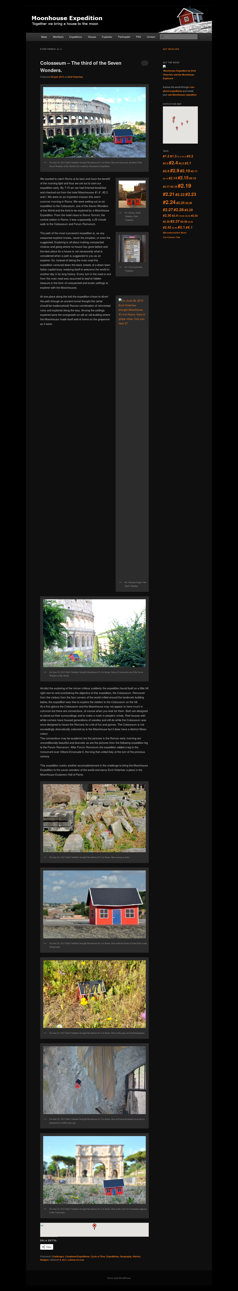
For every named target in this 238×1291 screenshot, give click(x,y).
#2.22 (180, 194)
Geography (126, 1256)
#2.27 (168, 209)
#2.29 (188, 209)
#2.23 (190, 194)
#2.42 (167, 227)
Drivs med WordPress (119, 1278)
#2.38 (183, 221)
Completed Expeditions (77, 1256)
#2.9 (174, 170)
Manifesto (58, 37)
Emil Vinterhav (75, 76)
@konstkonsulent (171, 232)
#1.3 (173, 156)
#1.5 (184, 156)
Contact (151, 37)
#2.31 (175, 216)
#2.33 (187, 215)
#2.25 (180, 202)
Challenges (58, 1256)
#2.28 (179, 209)
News (44, 37)
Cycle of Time (98, 1256)
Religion (44, 1259)
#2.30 (167, 215)
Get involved (171, 49)
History (137, 1256)
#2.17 (166, 187)
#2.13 (165, 178)
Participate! (124, 37)
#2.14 (173, 178)
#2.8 (166, 171)
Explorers (107, 37)
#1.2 (166, 156)
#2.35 (166, 221)
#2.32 (181, 215)
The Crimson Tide (171, 237)
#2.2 (190, 156)
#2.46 (174, 227)
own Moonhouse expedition (182, 94)
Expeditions (75, 37)
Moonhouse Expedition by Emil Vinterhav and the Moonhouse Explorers (179, 74)
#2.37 (175, 221)
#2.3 (64, 1259)
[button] (94, 1226)
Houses (92, 37)
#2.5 (181, 163)
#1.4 (59, 1259)
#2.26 (188, 203)
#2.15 (183, 177)
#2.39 (190, 221)
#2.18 (173, 187)
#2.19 (184, 185)
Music (184, 232)
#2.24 (169, 202)
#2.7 (188, 163)
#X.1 (189, 227)
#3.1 (181, 227)
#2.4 (173, 162)
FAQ (138, 37)
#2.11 (194, 171)
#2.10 (185, 171)
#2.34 (194, 216)
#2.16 (192, 178)
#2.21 (169, 193)
